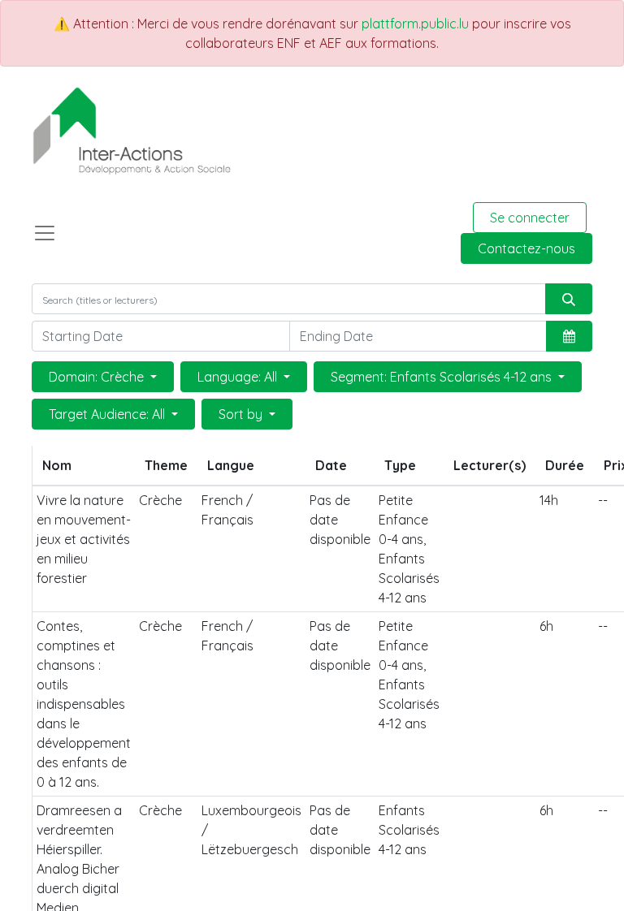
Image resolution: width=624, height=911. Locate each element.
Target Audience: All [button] (108, 414)
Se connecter (530, 217)
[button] (569, 336)
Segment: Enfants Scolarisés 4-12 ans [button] (443, 377)
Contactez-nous (526, 248)
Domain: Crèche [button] (98, 377)
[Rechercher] (568, 298)
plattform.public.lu (415, 23)
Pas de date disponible (340, 519)
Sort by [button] (242, 414)
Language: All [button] (238, 377)
